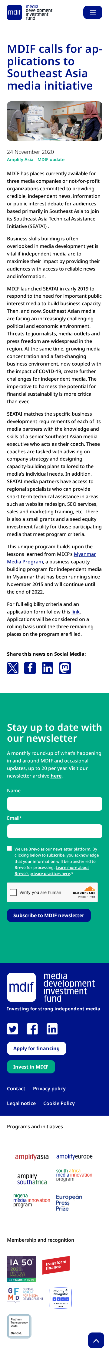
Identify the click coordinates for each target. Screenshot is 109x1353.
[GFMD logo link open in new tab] (25, 1295)
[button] (12, 668)
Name (14, 790)
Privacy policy (49, 1088)
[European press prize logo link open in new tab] (69, 1202)
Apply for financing (36, 1048)
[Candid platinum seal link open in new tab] (19, 1326)
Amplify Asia (20, 159)
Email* (14, 818)
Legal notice (21, 1103)
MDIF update (51, 159)
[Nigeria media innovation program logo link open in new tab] (32, 1201)
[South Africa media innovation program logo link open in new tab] (74, 1175)
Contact (16, 1088)
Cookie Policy (59, 1103)
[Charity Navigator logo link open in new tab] (60, 1298)
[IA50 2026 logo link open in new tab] (21, 1269)
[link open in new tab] (12, 1029)
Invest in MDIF (30, 1066)
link (75, 611)
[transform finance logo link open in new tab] (56, 1265)
